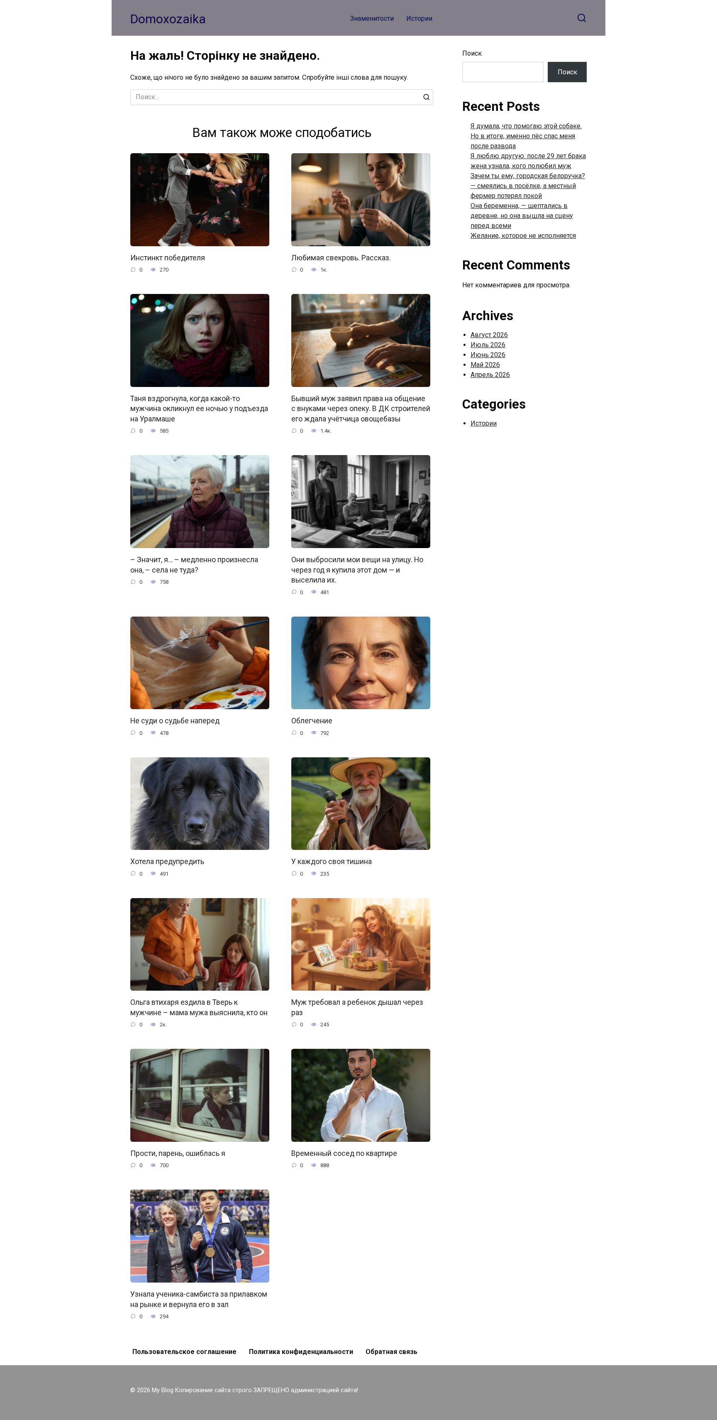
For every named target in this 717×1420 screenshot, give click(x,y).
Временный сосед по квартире (344, 1153)
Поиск (472, 53)
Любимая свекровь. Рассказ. (341, 258)
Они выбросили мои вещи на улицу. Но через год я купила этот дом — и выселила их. (357, 570)
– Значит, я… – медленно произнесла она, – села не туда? (194, 565)
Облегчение (311, 721)
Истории (419, 18)
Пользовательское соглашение (184, 1352)
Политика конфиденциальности (301, 1352)
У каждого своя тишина (331, 861)
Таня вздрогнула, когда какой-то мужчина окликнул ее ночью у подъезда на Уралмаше (199, 408)
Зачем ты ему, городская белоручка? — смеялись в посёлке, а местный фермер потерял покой (528, 186)
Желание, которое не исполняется (523, 236)
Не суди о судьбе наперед (174, 721)
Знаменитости (372, 18)
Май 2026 (485, 365)
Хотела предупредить (167, 861)
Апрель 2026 (490, 375)
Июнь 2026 (488, 355)
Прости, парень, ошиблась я (177, 1153)
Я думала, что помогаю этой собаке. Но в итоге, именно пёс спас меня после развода (526, 136)
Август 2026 (489, 335)
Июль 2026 (488, 345)
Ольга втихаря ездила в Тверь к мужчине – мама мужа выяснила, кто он (199, 1007)
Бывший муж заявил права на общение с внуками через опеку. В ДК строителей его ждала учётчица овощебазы (360, 408)
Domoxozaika (168, 19)
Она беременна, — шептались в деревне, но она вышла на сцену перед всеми (522, 216)
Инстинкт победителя (167, 258)
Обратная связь (391, 1352)
